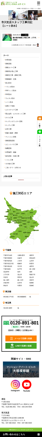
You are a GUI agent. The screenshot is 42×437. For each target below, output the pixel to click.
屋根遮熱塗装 (10, 140)
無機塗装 (8, 148)
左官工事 (8, 129)
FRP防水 (8, 94)
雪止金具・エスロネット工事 (15, 114)
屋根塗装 (8, 63)
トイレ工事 (9, 160)
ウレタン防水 (10, 98)
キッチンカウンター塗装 (13, 121)
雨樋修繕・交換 (10, 79)
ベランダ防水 (10, 87)
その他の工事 (10, 164)
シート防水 (9, 102)
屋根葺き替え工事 (11, 71)
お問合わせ (40, 124)
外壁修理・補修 (10, 152)
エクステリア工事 (11, 110)
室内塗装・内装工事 (12, 156)
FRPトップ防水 (10, 90)
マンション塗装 (10, 137)
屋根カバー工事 (10, 67)
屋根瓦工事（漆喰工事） (13, 75)
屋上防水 (8, 83)
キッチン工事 (10, 125)
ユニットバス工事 (11, 144)
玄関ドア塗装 (10, 106)
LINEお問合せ (40, 140)
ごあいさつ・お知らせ (13, 167)
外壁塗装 (8, 60)
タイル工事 (9, 117)
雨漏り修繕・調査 (11, 133)
